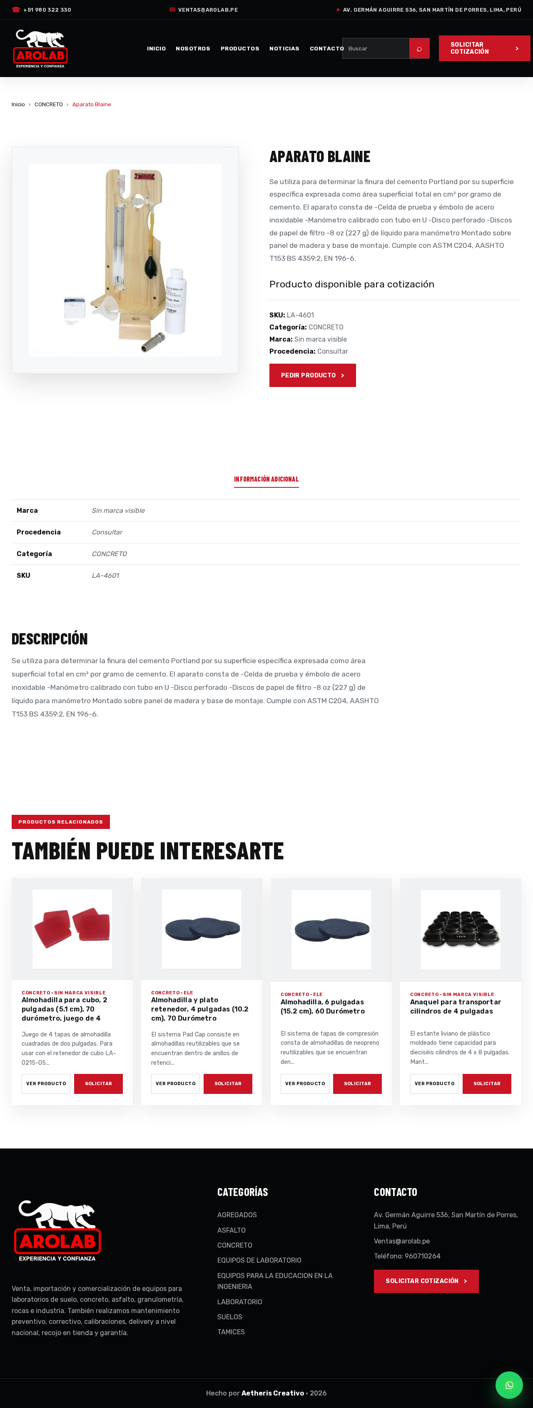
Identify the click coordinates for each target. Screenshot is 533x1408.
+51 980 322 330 (41, 9)
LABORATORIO (239, 1302)
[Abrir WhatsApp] (509, 1385)
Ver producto (46, 1083)
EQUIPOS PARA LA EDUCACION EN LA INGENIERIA (275, 1281)
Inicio (156, 48)
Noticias (284, 48)
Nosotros (193, 48)
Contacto (327, 48)
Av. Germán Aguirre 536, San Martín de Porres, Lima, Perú (428, 9)
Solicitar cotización (470, 48)
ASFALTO (231, 1230)
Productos (240, 48)
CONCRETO (49, 104)
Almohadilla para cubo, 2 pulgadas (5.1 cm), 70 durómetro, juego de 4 (64, 1009)
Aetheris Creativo (273, 1393)
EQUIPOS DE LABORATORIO (259, 1260)
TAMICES (231, 1332)
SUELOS (229, 1317)
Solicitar (98, 1083)
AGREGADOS (237, 1215)
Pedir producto (308, 375)
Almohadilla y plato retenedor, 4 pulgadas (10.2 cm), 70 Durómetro (200, 1009)
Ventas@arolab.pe (203, 9)
